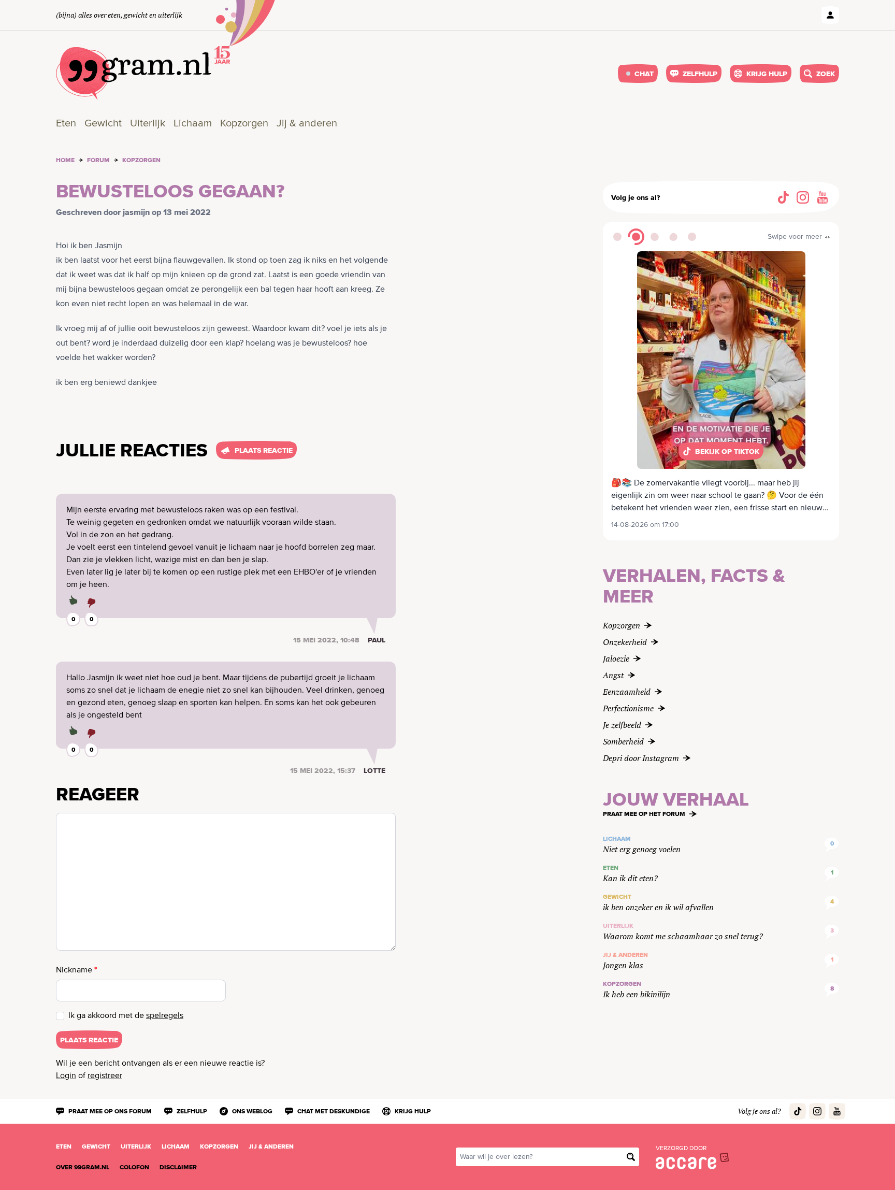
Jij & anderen (307, 123)
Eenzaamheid (627, 691)
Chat (644, 73)
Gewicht (103, 123)
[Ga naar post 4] (673, 237)
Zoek (825, 73)
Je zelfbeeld (622, 724)
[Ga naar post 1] (617, 237)
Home (65, 160)
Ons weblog (252, 1111)
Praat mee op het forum (644, 814)
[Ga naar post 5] (692, 237)
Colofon (134, 1167)
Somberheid (623, 741)
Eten (66, 123)
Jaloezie (616, 658)
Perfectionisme (628, 708)
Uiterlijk (147, 123)
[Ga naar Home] (134, 73)
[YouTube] (822, 197)
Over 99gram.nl (82, 1167)
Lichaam (193, 123)
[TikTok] (783, 197)
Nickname (76, 969)
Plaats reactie (264, 450)
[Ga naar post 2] (636, 237)
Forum (98, 160)
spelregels (164, 1016)
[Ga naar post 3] (654, 237)
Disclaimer (178, 1167)
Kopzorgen (244, 123)
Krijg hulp (766, 73)
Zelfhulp (700, 73)
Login (66, 1076)
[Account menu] (830, 15)
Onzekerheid (625, 642)
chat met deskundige (333, 1111)
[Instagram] (803, 197)
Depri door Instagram (641, 758)
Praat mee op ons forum (110, 1111)
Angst (613, 675)
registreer (105, 1076)
